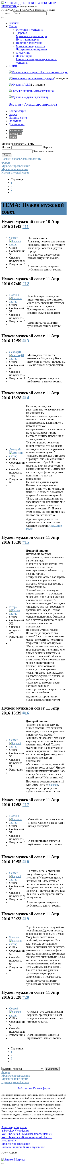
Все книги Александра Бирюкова (33, 104)
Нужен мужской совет (15, 172)
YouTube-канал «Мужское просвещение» (26, 1133)
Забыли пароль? (12, 158)
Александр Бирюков (14, 1127)
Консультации (17, 111)
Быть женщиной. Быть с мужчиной (23, 1147)
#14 (25, 397)
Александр (55, 525)
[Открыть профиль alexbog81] (18, 358)
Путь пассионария (27, 39)
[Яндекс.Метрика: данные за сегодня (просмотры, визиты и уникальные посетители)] (13, 1159)
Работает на (25, 1088)
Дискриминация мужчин (31, 49)
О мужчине (23, 52)
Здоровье (21, 32)
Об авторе (15, 120)
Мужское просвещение (15, 165)
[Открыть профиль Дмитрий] (17, 456)
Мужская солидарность (30, 46)
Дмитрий (15, 449)
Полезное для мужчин (29, 42)
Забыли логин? (31, 158)
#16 (25, 713)
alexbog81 (15, 351)
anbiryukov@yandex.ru (15, 1130)
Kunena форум (42, 1088)
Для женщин (24, 56)
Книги (13, 65)
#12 (25, 283)
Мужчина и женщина (29, 29)
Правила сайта (18, 117)
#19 (25, 918)
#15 (25, 542)
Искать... (6, 13)
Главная (13, 23)
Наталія (14, 294)
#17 (25, 804)
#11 (25, 226)
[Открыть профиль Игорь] (17, 613)
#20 (25, 997)
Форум (13, 114)
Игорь (13, 607)
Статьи (13, 26)
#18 (25, 861)
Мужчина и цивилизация (31, 36)
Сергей (13, 237)
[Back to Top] (2, 1163)
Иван (29, 528)
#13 (25, 340)
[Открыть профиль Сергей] (18, 244)
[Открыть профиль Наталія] (17, 301)
